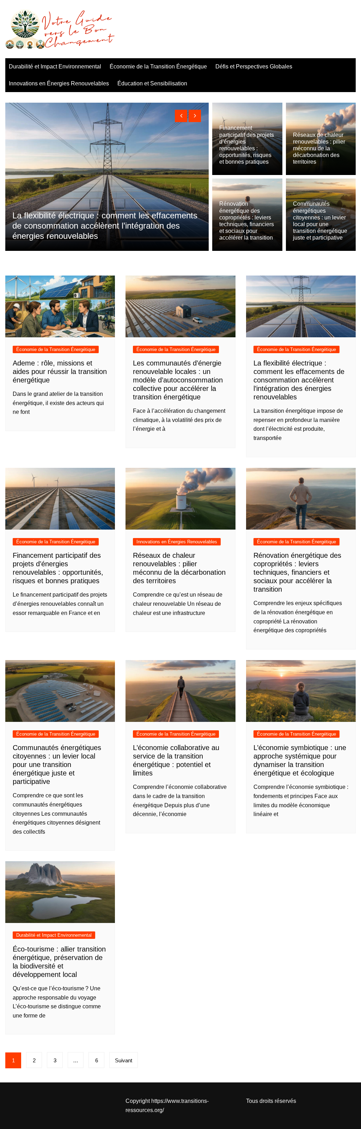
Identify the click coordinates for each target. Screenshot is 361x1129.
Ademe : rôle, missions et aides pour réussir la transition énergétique (60, 371)
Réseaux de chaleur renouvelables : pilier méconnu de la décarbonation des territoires (319, 148)
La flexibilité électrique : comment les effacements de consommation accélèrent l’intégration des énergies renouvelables (298, 380)
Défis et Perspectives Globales (253, 67)
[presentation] (181, 116)
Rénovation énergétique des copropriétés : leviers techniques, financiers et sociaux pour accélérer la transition (297, 572)
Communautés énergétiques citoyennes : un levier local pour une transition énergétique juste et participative (57, 764)
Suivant (123, 1060)
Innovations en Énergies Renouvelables (59, 83)
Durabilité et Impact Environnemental (55, 67)
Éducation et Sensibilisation (152, 83)
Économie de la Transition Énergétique (158, 67)
